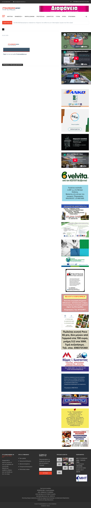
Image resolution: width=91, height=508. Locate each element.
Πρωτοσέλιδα (40, 16)
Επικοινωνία (71, 16)
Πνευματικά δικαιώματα (26, 466)
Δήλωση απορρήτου (25, 464)
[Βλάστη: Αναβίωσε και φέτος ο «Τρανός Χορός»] (59, 460)
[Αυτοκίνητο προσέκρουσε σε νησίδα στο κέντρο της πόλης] (59, 464)
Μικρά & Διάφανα (29, 16)
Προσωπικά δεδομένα (25, 461)
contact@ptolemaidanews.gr (19, 1)
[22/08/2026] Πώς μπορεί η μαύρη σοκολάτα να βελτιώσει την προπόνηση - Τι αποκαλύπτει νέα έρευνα (40, 22)
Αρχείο (64, 16)
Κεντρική (10, 16)
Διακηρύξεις (50, 16)
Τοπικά (58, 16)
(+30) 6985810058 (6, 1)
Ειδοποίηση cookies (25, 469)
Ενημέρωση (18, 16)
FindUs (48, 505)
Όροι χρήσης (23, 458)
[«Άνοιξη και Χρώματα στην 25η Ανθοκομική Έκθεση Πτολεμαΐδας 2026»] (65, 459)
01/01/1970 (5, 35)
